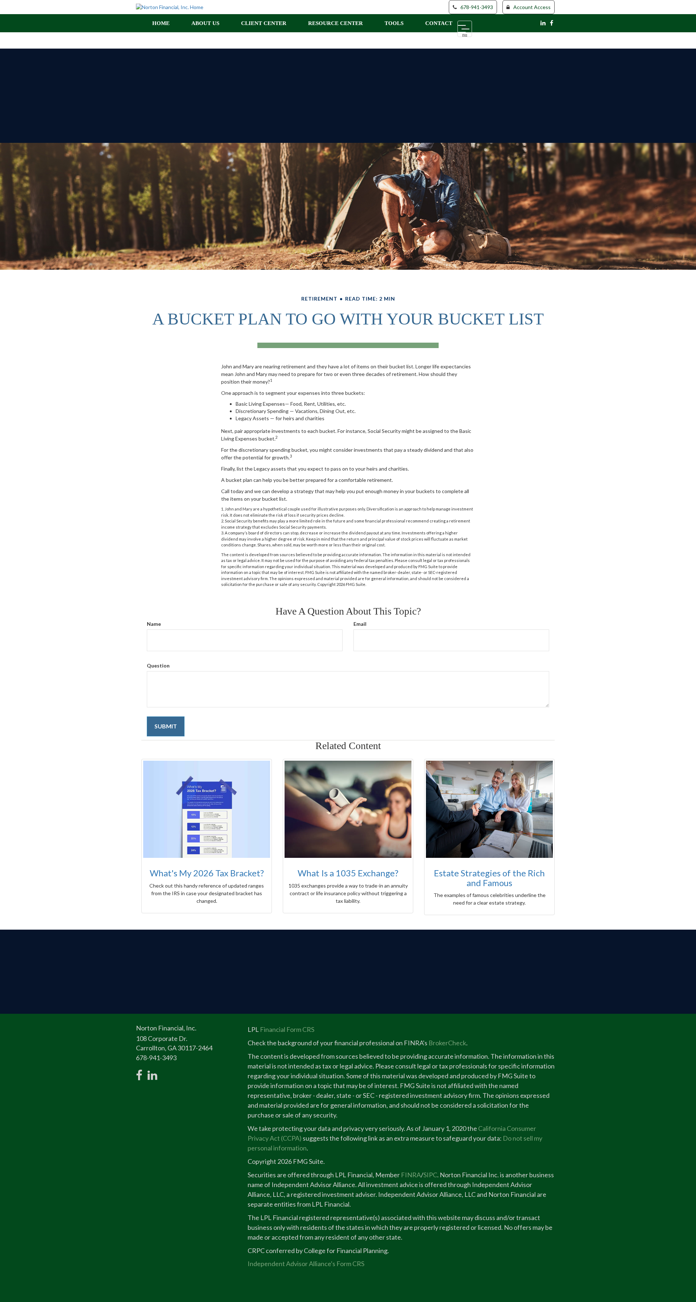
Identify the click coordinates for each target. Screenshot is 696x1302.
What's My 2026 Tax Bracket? (207, 873)
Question (158, 665)
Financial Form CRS (287, 1029)
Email (359, 624)
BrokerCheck (447, 1043)
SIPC (430, 1175)
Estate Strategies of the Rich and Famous (489, 878)
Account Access (532, 7)
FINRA (411, 1175)
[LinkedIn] (543, 23)
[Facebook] (551, 23)
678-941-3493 (476, 7)
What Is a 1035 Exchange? (348, 873)
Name (154, 624)
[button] (205, 23)
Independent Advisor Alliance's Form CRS (306, 1264)
